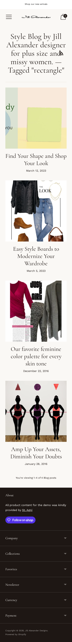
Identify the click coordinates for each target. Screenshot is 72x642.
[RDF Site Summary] (61, 53)
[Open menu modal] (8, 16)
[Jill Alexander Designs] (36, 17)
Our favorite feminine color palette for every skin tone (36, 356)
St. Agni (27, 510)
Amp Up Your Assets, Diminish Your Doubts (36, 452)
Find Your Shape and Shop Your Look (36, 159)
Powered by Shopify (15, 634)
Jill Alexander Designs (36, 630)
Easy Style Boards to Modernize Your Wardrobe (36, 256)
